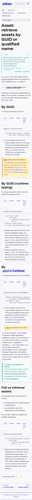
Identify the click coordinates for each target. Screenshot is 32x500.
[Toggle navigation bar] (28, 4)
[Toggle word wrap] (24, 133)
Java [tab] (5, 118)
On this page (7, 20)
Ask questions (8, 69)
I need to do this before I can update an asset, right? (15, 87)
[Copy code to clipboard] (27, 133)
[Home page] (3, 10)
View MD (18, 71)
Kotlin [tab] (18, 118)
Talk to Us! (16, 496)
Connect (27, 71)
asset (12, 93)
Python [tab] (12, 118)
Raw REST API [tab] (24, 120)
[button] (16, 55)
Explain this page (9, 68)
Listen (19, 68)
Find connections (12, 379)
